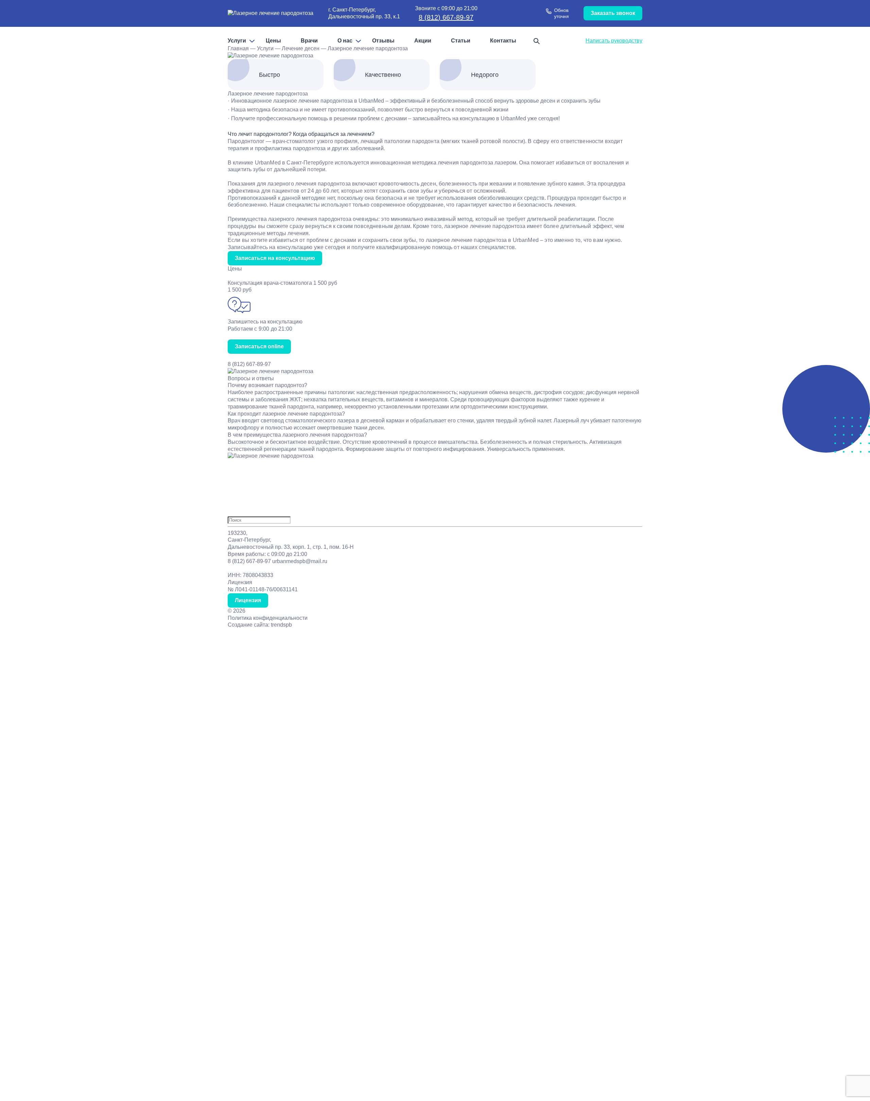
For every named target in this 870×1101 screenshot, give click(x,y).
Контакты (503, 40)
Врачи (309, 40)
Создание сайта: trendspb (260, 625)
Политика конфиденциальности (268, 618)
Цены (273, 40)
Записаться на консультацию (275, 258)
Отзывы (383, 40)
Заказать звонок (613, 13)
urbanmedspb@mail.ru (299, 561)
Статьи (460, 40)
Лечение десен (300, 48)
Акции (422, 40)
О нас (344, 40)
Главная (238, 48)
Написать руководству (614, 40)
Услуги (237, 40)
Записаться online (259, 346)
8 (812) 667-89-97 (446, 17)
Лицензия (248, 600)
